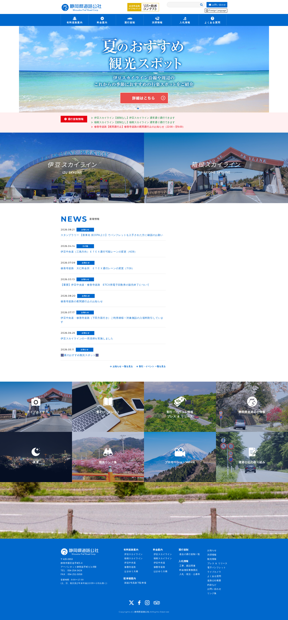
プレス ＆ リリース (217, 563)
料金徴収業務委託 (188, 570)
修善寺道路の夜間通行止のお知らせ (82, 301)
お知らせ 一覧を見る (122, 366)
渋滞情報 (211, 554)
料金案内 (158, 549)
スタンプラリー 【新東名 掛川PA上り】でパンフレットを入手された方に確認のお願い (112, 235)
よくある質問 (214, 576)
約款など (211, 585)
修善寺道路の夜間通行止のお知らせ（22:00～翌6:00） (139, 126)
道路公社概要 (214, 580)
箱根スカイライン (133, 558)
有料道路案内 (131, 549)
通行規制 (183, 549)
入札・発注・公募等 (189, 574)
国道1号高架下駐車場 (135, 583)
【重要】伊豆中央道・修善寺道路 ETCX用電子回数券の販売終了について (105, 284)
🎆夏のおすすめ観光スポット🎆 (80, 355)
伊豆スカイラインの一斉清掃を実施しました (87, 338)
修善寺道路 (130, 567)
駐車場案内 (130, 578)
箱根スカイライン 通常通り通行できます (134, 122)
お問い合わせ (214, 589)
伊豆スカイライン (133, 554)
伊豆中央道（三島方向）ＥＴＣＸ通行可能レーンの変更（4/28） (99, 251)
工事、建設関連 (187, 565)
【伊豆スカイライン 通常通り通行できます (134, 117)
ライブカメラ (214, 572)
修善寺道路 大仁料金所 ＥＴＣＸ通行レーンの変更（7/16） (97, 268)
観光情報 (211, 559)
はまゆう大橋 (131, 571)
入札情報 (183, 561)
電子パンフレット (216, 567)
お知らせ (211, 550)
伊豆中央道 (130, 562)
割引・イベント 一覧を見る (152, 366)
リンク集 (211, 593)
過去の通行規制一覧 (189, 554)
